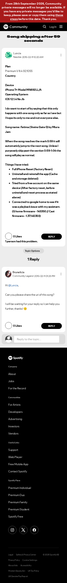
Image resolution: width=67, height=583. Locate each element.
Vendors (13, 433)
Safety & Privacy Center (26, 554)
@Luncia (13, 285)
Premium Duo (16, 495)
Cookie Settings (29, 560)
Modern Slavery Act (16, 571)
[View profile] (8, 55)
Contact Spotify (17, 471)
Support (13, 450)
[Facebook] (34, 530)
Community (18, 26)
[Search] (44, 27)
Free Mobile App (18, 464)
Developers (15, 412)
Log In (52, 27)
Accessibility (25, 565)
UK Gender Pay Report (18, 576)
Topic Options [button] (32, 251)
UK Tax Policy (33, 571)
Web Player (15, 457)
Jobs (11, 381)
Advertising (15, 419)
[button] (61, 55)
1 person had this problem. (21, 241)
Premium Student (18, 509)
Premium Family (17, 502)
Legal (10, 554)
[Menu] (61, 27)
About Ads (13, 565)
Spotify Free (15, 516)
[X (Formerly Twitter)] (23, 530)
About (12, 374)
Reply (51, 236)
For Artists (14, 405)
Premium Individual (19, 488)
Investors (13, 426)
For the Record (17, 388)
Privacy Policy (14, 560)
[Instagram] (12, 530)
